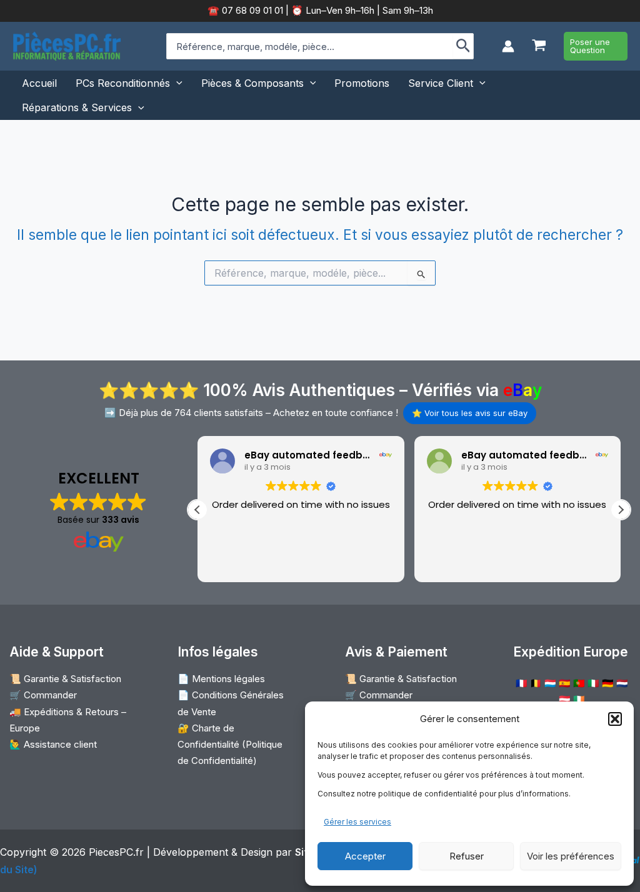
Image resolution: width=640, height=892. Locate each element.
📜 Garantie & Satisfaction (65, 679)
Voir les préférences (570, 856)
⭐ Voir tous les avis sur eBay (470, 413)
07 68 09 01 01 (251, 10)
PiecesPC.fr (116, 852)
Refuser (466, 856)
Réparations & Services (77, 107)
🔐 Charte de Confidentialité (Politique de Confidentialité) (230, 744)
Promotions (361, 83)
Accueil (39, 83)
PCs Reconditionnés (123, 83)
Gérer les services (357, 821)
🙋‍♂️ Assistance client (53, 744)
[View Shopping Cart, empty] (539, 46)
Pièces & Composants (252, 83)
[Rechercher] (463, 46)
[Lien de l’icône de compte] (508, 46)
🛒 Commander (43, 695)
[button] (615, 719)
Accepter (365, 856)
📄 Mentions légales (221, 679)
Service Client (440, 83)
